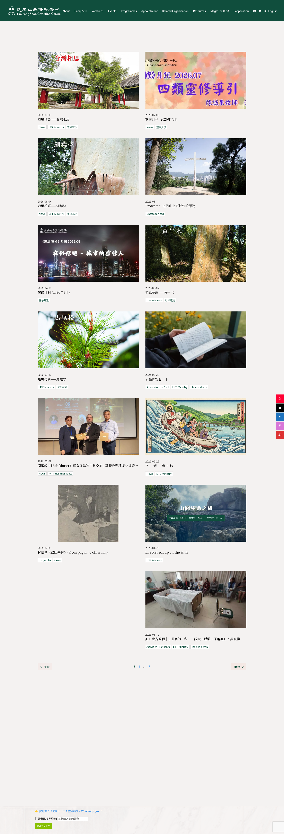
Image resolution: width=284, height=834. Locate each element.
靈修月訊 (161, 127)
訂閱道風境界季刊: (46, 819)
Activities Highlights (60, 473)
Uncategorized (155, 213)
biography (45, 560)
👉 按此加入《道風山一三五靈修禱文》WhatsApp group (68, 811)
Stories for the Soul (157, 387)
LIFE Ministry (56, 127)
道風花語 (72, 127)
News (42, 127)
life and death (199, 387)
